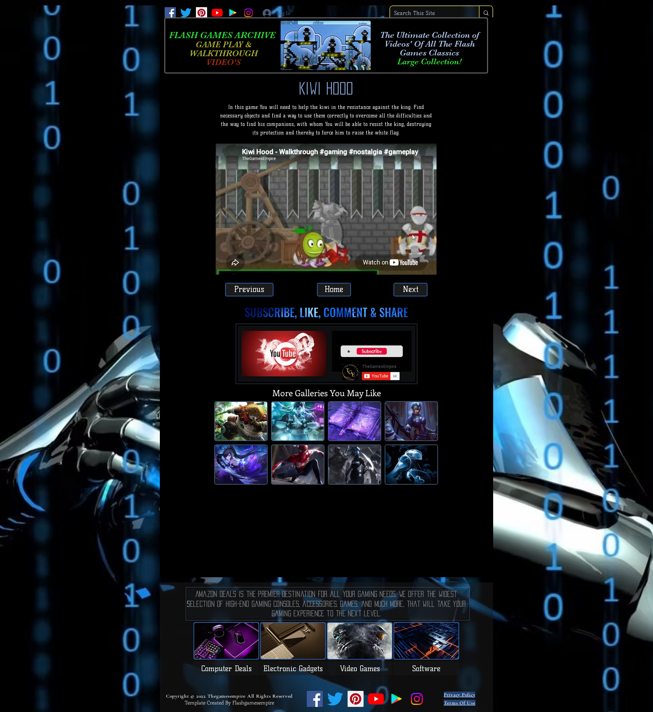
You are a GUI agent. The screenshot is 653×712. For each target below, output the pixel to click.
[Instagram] (248, 12)
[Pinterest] (201, 12)
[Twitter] (185, 12)
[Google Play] (232, 12)
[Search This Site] (485, 13)
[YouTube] (217, 12)
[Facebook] (170, 12)
